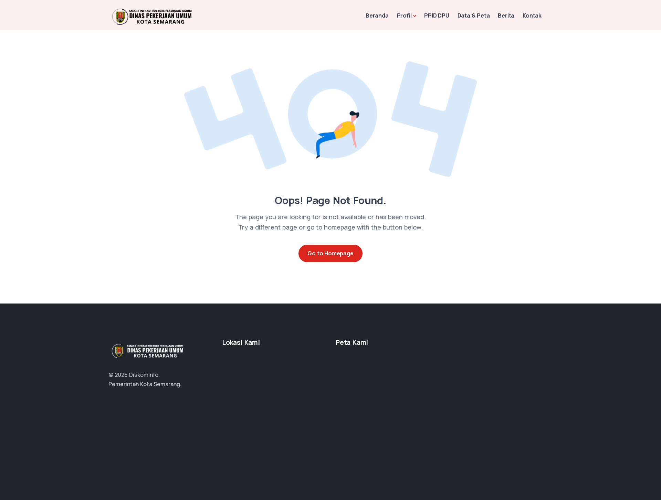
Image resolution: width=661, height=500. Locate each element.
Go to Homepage (330, 253)
